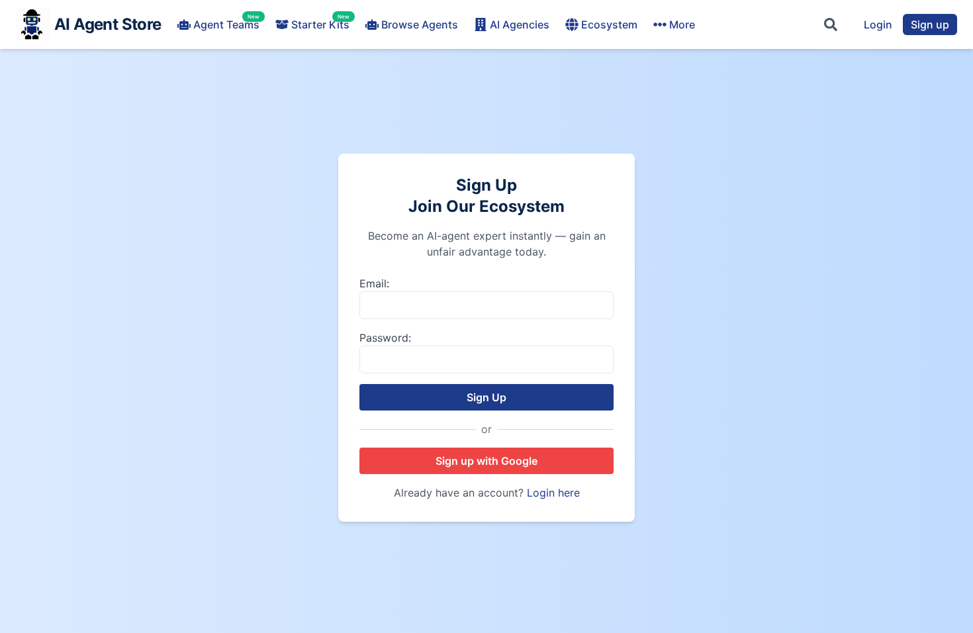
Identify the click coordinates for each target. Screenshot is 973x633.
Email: (374, 283)
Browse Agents (419, 24)
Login (878, 24)
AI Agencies (519, 24)
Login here (553, 492)
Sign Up (486, 397)
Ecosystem (609, 24)
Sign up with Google (486, 460)
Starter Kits (320, 24)
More (682, 24)
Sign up (930, 24)
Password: (385, 337)
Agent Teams (226, 24)
